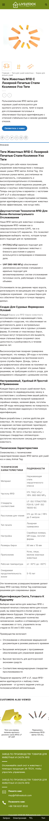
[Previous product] (9, 95)
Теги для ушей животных (23, 73)
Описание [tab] (4, 145)
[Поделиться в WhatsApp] (2, 138)
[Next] (43, 37)
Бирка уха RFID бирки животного (26, 314)
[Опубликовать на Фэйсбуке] (7, 138)
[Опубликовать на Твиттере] (12, 138)
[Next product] (4, 95)
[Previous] (6, 37)
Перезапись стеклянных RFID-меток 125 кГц (37, 732)
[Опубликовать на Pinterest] (21, 138)
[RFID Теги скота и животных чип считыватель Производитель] (25, 4)
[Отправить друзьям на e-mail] (16, 138)
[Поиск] (46, 4)
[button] (3, 4)
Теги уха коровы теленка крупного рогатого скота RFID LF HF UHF (12, 733)
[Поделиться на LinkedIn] (26, 138)
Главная (5, 73)
